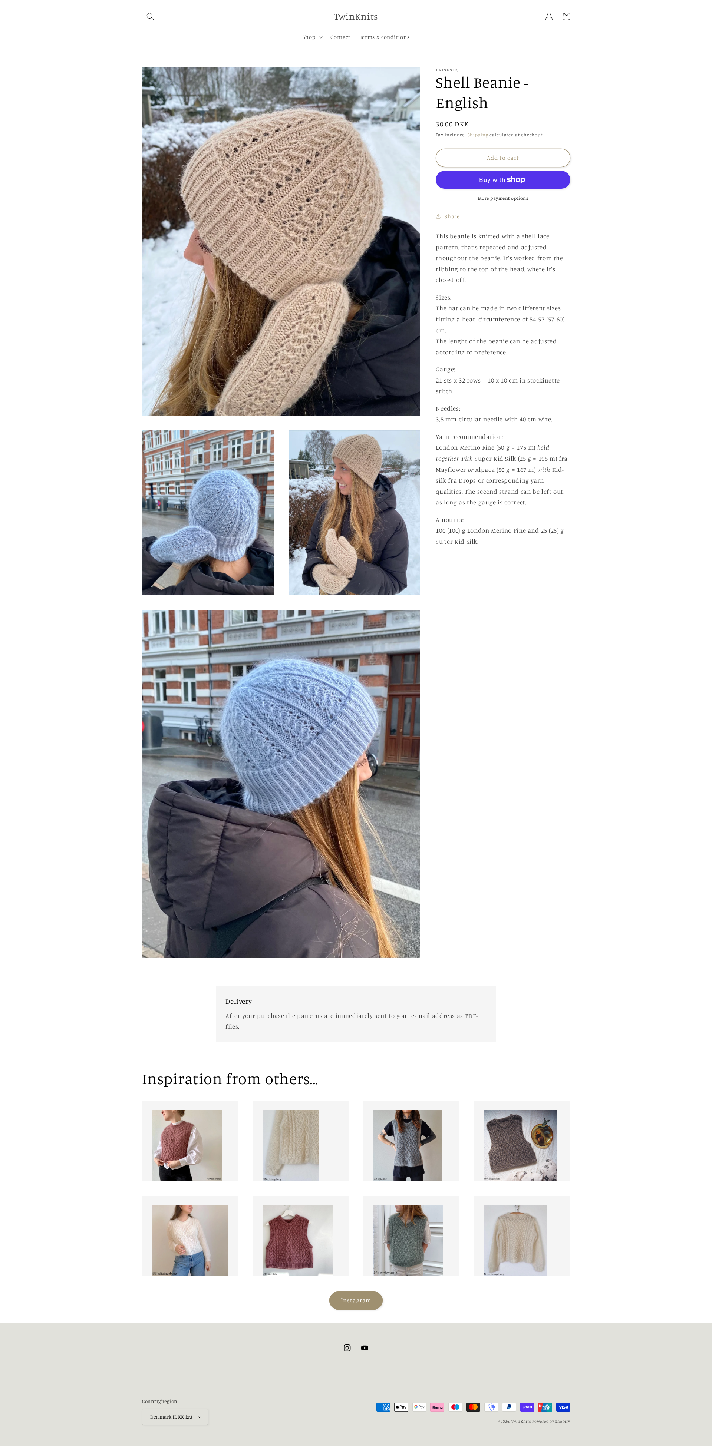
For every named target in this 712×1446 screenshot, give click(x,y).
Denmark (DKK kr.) (171, 1417)
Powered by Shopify (551, 1421)
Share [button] (452, 216)
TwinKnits (521, 1421)
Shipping (478, 135)
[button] (150, 16)
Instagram (356, 1300)
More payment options (503, 198)
